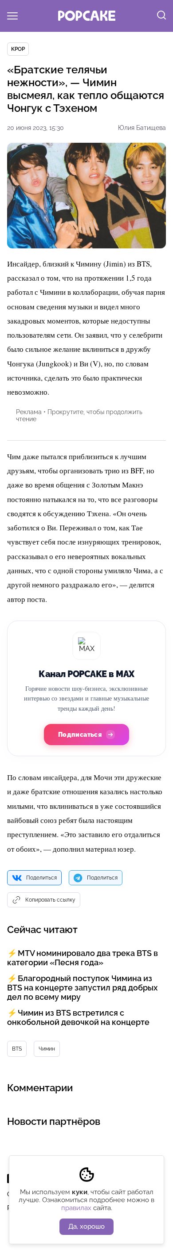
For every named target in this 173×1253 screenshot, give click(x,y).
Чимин (47, 1049)
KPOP (18, 49)
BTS (17, 1049)
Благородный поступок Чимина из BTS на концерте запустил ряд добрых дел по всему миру (82, 988)
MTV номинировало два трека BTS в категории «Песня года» (82, 957)
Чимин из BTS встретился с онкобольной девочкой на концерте (78, 1017)
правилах (76, 1208)
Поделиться (41, 878)
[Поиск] (161, 16)
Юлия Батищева (142, 127)
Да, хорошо (86, 1226)
